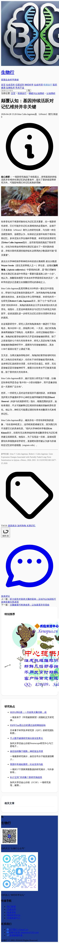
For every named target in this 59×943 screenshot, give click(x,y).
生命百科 (10, 85)
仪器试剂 (19, 85)
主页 (13, 93)
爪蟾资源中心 (13, 918)
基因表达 (12, 525)
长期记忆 (31, 525)
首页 (3, 85)
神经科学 (29, 85)
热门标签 (11, 906)
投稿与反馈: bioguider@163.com (24, 932)
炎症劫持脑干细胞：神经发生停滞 (26, 751)
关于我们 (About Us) (18, 929)
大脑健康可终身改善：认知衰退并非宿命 (29, 605)
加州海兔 (22, 525)
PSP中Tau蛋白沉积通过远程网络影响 (28, 725)
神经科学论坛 (13, 915)
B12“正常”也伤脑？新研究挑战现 (26, 777)
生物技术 (10, 87)
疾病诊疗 (47, 85)
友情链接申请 (16, 935)
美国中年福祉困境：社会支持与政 (26, 764)
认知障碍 (51, 93)
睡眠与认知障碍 (36, 93)
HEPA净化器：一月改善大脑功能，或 (28, 712)
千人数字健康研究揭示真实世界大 (26, 738)
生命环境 (38, 85)
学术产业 (19, 87)
